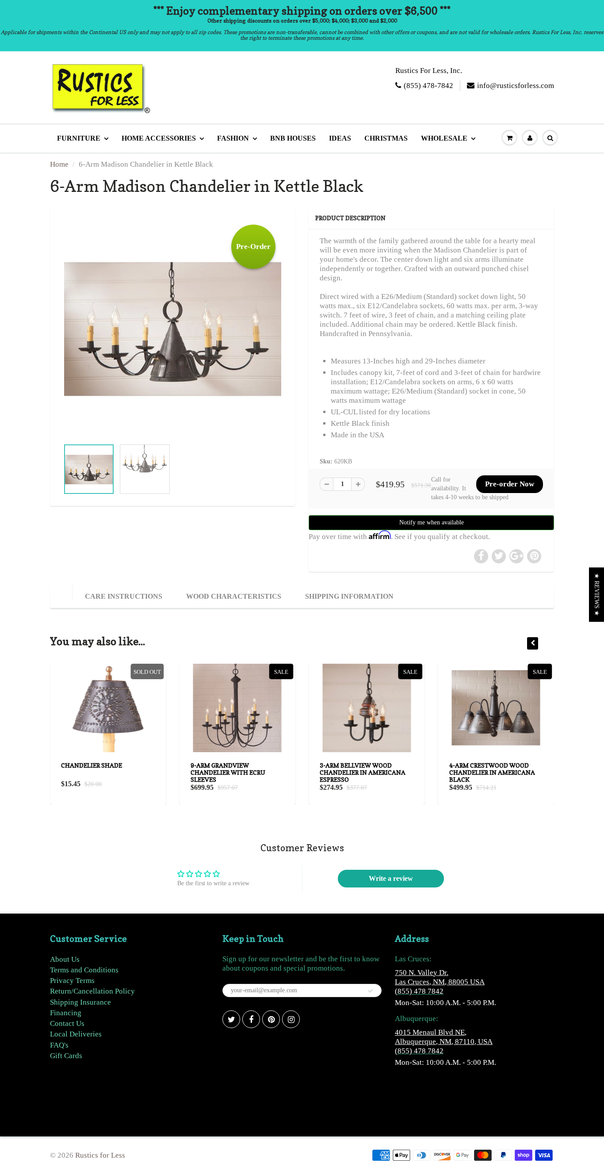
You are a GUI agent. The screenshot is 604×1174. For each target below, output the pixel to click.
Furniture (78, 138)
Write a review (391, 878)
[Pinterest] (271, 1019)
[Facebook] (251, 1019)
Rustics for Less (100, 1155)
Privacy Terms (72, 980)
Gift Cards (66, 1056)
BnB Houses (293, 138)
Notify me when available (431, 522)
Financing (65, 1013)
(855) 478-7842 (428, 85)
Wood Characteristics (233, 596)
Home (59, 164)
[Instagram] (291, 1019)
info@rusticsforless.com (515, 85)
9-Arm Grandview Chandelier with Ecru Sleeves (228, 772)
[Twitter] (231, 1019)
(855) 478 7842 (419, 991)
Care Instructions (123, 596)
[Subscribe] (370, 991)
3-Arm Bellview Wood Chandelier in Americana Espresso (362, 772)
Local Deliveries (76, 1034)
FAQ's (59, 1045)
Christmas (386, 138)
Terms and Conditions (84, 970)
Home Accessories (159, 138)
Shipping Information (349, 596)
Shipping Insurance (80, 1002)
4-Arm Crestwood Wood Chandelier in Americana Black (492, 772)
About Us (65, 959)
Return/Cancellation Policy (92, 991)
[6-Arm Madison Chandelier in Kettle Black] (172, 327)
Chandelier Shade (91, 765)
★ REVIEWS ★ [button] (596, 594)
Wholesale (444, 138)
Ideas (340, 138)
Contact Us (67, 1023)
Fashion (233, 138)
